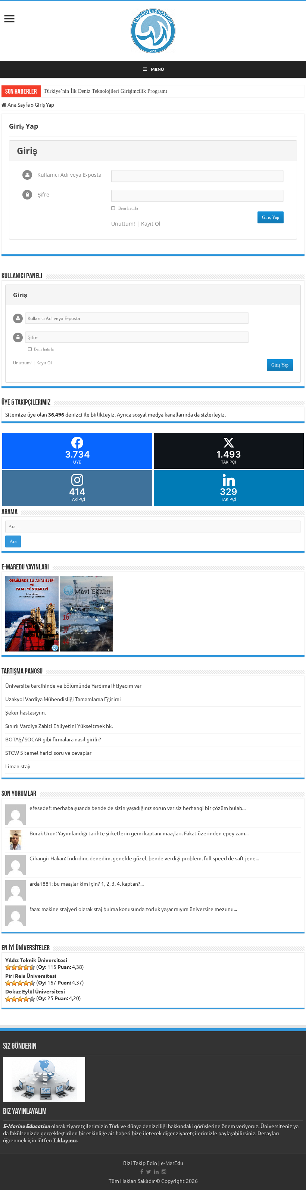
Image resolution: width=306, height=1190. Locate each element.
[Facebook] (142, 1171)
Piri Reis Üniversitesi (30, 975)
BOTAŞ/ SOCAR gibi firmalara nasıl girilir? (53, 739)
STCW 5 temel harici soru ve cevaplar (48, 752)
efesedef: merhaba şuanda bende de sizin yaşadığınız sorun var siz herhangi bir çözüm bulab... (137, 807)
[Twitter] (149, 1171)
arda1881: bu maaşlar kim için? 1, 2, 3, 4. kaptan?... (86, 883)
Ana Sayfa (18, 104)
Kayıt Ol (150, 223)
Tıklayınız (65, 1140)
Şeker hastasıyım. (25, 712)
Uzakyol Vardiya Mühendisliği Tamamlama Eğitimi (63, 699)
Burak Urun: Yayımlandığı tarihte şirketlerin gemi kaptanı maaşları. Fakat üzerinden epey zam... (139, 833)
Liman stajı (18, 766)
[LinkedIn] (156, 1171)
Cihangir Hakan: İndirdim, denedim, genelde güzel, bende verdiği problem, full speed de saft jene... (144, 858)
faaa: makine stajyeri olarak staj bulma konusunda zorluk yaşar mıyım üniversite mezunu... (133, 908)
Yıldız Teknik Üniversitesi (36, 960)
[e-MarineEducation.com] (153, 29)
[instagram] (164, 1171)
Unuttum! (123, 223)
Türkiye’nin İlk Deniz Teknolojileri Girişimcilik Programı (105, 91)
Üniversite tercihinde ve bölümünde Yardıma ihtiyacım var (73, 685)
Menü (157, 69)
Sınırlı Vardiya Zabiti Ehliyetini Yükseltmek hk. (59, 725)
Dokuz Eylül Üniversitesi (35, 991)
